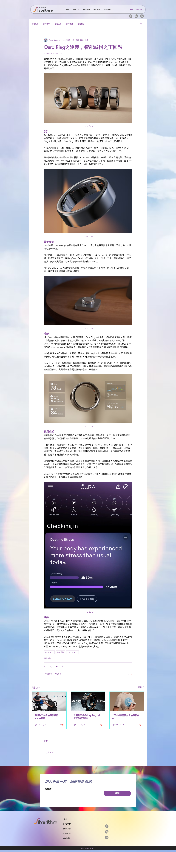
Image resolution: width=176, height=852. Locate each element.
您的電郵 (48, 789)
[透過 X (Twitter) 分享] (51, 666)
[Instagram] (136, 16)
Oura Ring (49, 652)
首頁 (65, 818)
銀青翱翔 (69, 24)
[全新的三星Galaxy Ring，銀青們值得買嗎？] (88, 701)
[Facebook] (130, 16)
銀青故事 (46, 24)
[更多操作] (130, 40)
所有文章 (35, 24)
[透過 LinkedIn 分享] (56, 666)
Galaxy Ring (72, 652)
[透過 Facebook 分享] (45, 666)
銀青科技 (81, 24)
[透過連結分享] (62, 666)
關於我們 (67, 828)
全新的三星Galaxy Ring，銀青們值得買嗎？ (87, 717)
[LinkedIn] (142, 16)
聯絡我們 (67, 838)
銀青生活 (58, 24)
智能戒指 (60, 652)
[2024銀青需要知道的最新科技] (127, 701)
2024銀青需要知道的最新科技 (125, 717)
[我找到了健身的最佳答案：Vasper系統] (49, 701)
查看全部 (141, 687)
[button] (141, 24)
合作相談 (67, 833)
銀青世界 (67, 823)
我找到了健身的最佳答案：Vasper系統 (48, 717)
